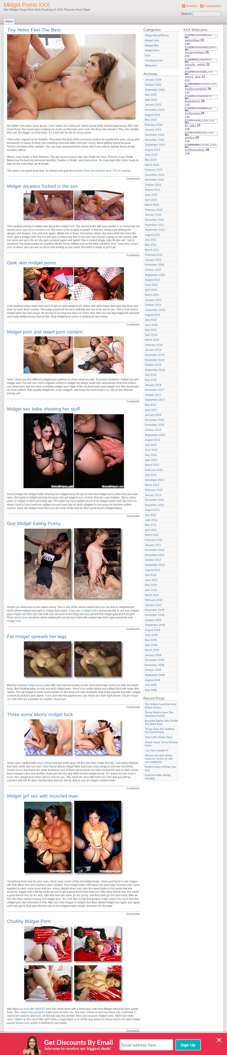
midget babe (90, 610)
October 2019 (153, 304)
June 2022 (151, 194)
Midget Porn (152, 50)
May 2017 (151, 405)
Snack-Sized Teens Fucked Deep (161, 744)
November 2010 (154, 555)
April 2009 (151, 645)
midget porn (21, 617)
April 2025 (151, 99)
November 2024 (154, 109)
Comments (212, 6)
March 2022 (152, 204)
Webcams (151, 65)
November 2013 (154, 480)
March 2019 (152, 339)
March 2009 (152, 650)
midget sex (42, 229)
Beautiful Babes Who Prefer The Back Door (161, 722)
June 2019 (151, 325)
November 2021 (154, 224)
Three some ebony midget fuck (40, 714)
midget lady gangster (32, 1012)
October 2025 (153, 84)
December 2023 (154, 134)
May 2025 (151, 94)
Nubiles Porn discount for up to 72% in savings (102, 170)
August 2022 (152, 189)
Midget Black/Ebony (157, 35)
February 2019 (153, 345)
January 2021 (153, 259)
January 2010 (153, 605)
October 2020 (153, 269)
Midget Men (152, 45)
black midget (44, 763)
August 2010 (152, 570)
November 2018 (154, 360)
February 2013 (153, 490)
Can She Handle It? (156, 750)
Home (9, 21)
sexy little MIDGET (34, 1008)
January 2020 (153, 300)
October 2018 (153, 364)
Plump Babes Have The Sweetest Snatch (159, 714)
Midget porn (23, 1022)
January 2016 (153, 414)
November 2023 (154, 139)
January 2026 (153, 79)
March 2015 (152, 465)
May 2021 (151, 244)
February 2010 (153, 600)
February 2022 (153, 209)
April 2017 (151, 410)
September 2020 (155, 275)
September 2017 (155, 399)
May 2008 (151, 690)
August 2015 (152, 439)
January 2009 (153, 655)
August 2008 (152, 680)
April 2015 (151, 460)
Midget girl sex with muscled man (42, 795)
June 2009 (151, 635)
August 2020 (152, 279)
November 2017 (154, 389)
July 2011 (150, 515)
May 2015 (151, 455)
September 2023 (155, 144)
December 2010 (154, 550)
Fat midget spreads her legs (37, 636)
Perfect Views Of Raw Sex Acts (160, 768)
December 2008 (154, 660)
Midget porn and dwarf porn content (44, 331)
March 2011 (152, 534)
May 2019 (151, 329)
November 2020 (154, 264)
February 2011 (153, 540)
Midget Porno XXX (27, 5)
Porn (148, 55)
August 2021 (152, 234)
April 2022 (151, 199)
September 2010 (155, 565)
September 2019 (155, 310)
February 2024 (153, 124)
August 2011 (152, 509)
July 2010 (151, 575)
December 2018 (154, 354)
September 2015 (155, 435)
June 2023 (151, 154)
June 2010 (151, 580)
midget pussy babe (38, 685)
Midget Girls (152, 40)
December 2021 (154, 219)
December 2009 (154, 610)
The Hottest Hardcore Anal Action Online (160, 706)
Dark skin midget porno (31, 262)
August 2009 (152, 630)
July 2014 (151, 474)
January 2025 (153, 104)
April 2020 (151, 289)
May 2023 (151, 159)
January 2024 (153, 129)
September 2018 (155, 370)
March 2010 (152, 595)
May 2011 (151, 525)
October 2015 (153, 430)
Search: (186, 13)
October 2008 (153, 670)
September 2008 (155, 675)
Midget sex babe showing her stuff (43, 408)
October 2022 (153, 184)
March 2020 (152, 294)
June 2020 (151, 284)
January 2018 (153, 385)
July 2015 (151, 445)
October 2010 (153, 559)
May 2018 (151, 379)
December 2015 (154, 420)
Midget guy (13, 607)
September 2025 (155, 89)
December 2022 (154, 174)
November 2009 (154, 615)
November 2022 (154, 179)
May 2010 (151, 585)
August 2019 (152, 314)
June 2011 (151, 520)
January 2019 (153, 349)
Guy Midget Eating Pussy (34, 523)
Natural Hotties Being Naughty (157, 777)
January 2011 (153, 545)
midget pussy (15, 770)
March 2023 (152, 164)
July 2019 (151, 319)
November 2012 (154, 505)
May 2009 (151, 640)
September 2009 (155, 625)
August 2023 (152, 149)
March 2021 (152, 250)
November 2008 (154, 665)
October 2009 (153, 620)
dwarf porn (79, 688)
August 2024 (152, 114)
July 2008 (151, 685)
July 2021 (151, 239)
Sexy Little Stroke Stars (158, 737)
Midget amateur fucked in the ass (42, 186)
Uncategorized (153, 60)
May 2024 (151, 119)
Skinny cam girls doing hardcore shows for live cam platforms (159, 758)
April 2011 (151, 530)
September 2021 (155, 229)
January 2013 (153, 495)
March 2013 (152, 485)
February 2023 (153, 169)
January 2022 (153, 214)
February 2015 (153, 470)
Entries (191, 6)
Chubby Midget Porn (29, 921)
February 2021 (153, 254)
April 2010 (151, 590)
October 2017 (153, 395)
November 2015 (154, 424)
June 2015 (151, 449)
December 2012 (154, 499)
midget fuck (67, 226)
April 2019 (151, 335)
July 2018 (151, 374)
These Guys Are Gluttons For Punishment (159, 731)
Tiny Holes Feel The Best (34, 29)
